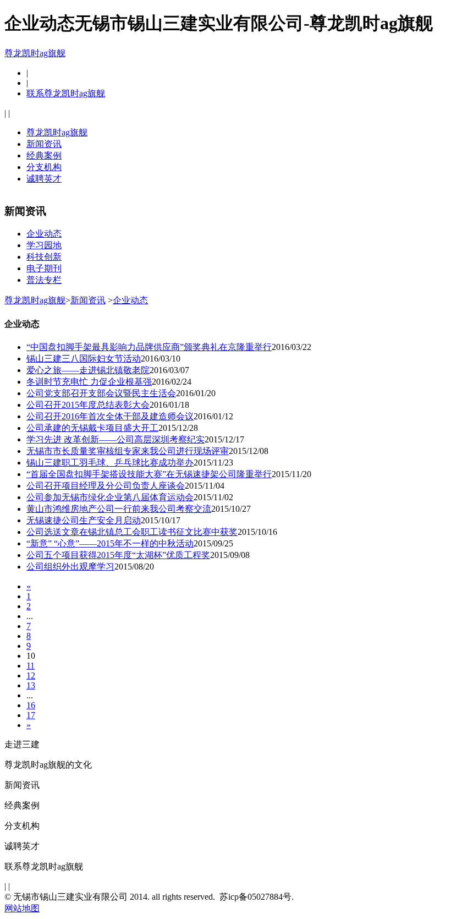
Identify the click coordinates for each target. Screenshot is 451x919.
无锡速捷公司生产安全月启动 (83, 520)
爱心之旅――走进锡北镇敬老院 (88, 370)
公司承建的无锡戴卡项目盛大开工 (92, 428)
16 (30, 705)
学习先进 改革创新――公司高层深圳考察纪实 (115, 439)
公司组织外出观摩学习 (70, 566)
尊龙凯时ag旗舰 (34, 53)
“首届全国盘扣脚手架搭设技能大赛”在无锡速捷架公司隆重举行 (149, 474)
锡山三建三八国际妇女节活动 (83, 358)
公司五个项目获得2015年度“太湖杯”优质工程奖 (118, 555)
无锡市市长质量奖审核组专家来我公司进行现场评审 (127, 451)
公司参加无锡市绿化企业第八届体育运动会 (110, 497)
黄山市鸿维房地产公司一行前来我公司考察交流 (118, 508)
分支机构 (44, 167)
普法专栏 (44, 280)
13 (30, 685)
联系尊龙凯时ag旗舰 (65, 93)
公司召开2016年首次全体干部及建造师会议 (110, 416)
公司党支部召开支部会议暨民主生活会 (101, 393)
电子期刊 (44, 268)
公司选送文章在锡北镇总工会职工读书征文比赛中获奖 (132, 532)
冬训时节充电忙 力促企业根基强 (89, 381)
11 (30, 665)
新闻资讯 (44, 144)
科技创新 (44, 256)
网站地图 (22, 908)
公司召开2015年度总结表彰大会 (88, 404)
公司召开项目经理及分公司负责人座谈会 (105, 485)
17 (30, 715)
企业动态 (44, 233)
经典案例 (44, 155)
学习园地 (44, 245)
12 (30, 675)
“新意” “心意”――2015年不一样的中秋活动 (110, 543)
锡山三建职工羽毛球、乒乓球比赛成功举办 (110, 462)
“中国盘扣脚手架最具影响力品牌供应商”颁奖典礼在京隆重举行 (149, 347)
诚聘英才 (44, 178)
